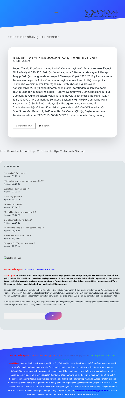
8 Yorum (45, 126)
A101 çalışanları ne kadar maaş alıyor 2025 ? (24, 181)
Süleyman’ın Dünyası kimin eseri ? (19, 243)
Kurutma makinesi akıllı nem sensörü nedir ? (24, 227)
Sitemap (80, 151)
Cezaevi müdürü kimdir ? (15, 173)
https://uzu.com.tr (41, 151)
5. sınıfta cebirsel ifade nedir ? (17, 235)
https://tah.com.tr (63, 151)
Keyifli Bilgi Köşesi (101, 12)
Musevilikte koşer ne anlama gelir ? (20, 212)
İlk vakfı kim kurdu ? (13, 204)
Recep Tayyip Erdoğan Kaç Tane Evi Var (55, 57)
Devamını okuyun (25, 126)
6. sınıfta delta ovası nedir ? (16, 189)
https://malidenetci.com (14, 151)
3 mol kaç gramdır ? (13, 196)
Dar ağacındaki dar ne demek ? (18, 220)
